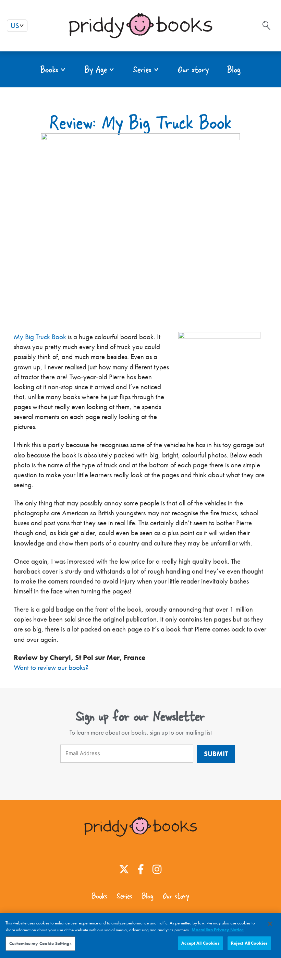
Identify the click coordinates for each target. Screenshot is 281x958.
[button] (53, 69)
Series (124, 896)
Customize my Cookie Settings (40, 943)
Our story (176, 896)
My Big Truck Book (40, 336)
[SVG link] (266, 25)
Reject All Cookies (249, 943)
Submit (216, 753)
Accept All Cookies (200, 943)
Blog (147, 896)
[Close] (270, 923)
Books (99, 896)
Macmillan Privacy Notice (218, 930)
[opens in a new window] (124, 869)
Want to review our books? (51, 667)
